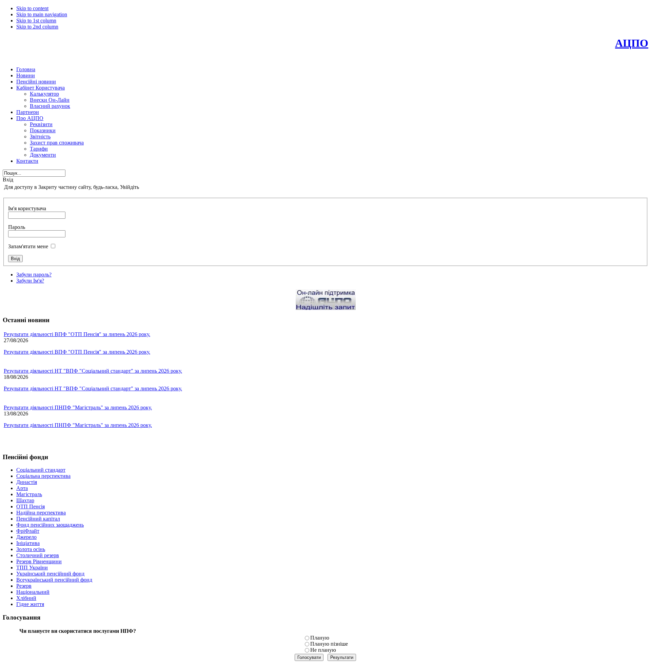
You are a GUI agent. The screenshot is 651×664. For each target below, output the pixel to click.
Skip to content (32, 8)
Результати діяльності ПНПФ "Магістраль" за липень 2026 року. (78, 407)
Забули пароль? (34, 274)
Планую (319, 638)
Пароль (16, 227)
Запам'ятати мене (28, 246)
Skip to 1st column (36, 20)
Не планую (323, 650)
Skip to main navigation (41, 14)
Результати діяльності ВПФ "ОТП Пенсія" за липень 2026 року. (77, 334)
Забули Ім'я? (30, 281)
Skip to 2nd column (37, 27)
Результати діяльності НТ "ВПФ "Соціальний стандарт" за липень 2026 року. (93, 371)
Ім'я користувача (27, 208)
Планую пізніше (329, 644)
